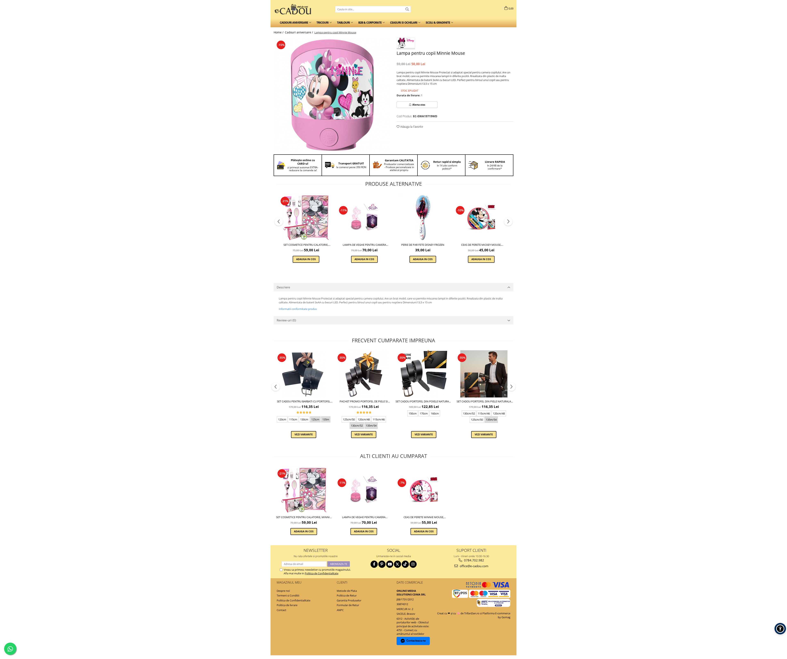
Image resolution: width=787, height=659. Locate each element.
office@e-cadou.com (473, 566)
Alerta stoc (418, 104)
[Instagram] (413, 564)
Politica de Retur (347, 595)
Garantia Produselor (349, 600)
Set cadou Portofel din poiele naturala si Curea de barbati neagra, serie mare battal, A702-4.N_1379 (424, 401)
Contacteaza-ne (416, 640)
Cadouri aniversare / (299, 32)
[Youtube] (389, 564)
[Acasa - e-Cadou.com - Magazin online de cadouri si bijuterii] (294, 9)
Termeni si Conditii (288, 595)
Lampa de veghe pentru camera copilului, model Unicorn (364, 245)
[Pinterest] (382, 564)
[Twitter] (397, 564)
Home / (279, 32)
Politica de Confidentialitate (321, 573)
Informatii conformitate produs (298, 309)
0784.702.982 (473, 560)
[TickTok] (405, 564)
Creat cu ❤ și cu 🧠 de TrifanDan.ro (458, 613)
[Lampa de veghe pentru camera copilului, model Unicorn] (364, 217)
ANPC (340, 610)
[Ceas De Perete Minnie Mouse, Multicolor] (424, 489)
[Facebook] (374, 564)
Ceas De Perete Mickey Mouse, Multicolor (481, 245)
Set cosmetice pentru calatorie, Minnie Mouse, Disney (305, 245)
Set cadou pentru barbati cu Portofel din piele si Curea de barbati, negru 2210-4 (304, 401)
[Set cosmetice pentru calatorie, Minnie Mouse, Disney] (305, 217)
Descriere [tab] (283, 287)
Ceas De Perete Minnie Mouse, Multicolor (424, 517)
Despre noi (283, 591)
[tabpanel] (332, 95)
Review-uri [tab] (286, 320)
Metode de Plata (347, 591)
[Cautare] (407, 9)
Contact (281, 610)
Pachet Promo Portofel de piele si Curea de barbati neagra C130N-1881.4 (363, 401)
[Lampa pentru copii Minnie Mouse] (332, 95)
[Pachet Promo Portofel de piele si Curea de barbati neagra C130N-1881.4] (363, 373)
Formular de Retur (348, 605)
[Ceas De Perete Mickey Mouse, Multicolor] (481, 217)
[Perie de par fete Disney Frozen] (422, 217)
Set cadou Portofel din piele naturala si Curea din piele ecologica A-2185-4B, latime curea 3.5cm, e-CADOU (484, 401)
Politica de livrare (287, 605)
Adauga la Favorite (411, 127)
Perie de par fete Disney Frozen (422, 245)
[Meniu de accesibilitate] (780, 628)
